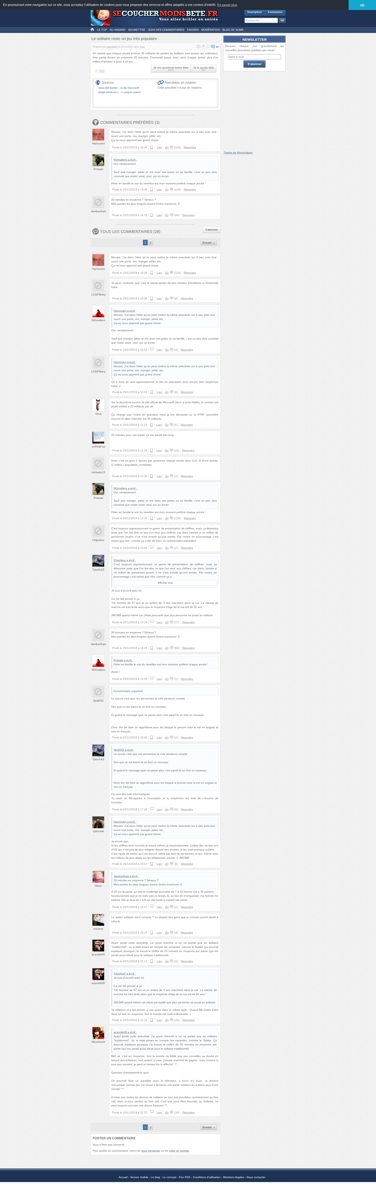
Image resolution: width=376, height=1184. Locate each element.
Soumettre (136, 29)
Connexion (275, 12)
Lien (159, 147)
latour (98, 885)
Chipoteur (98, 540)
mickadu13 (98, 472)
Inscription (255, 12)
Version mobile (139, 1177)
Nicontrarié (98, 1041)
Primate (98, 169)
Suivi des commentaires (166, 29)
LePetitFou (98, 446)
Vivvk (98, 413)
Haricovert (98, 143)
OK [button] (362, 5)
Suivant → (208, 242)
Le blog (155, 1177)
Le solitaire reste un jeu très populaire (124, 38)
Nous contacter (256, 1177)
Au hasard (117, 29)
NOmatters (120, 159)
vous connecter (150, 1150)
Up (167, 147)
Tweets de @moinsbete (238, 152)
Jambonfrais (98, 211)
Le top (102, 29)
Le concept (169, 1177)
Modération (210, 29)
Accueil (123, 1177)
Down (172, 147)
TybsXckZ (98, 569)
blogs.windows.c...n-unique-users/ (120, 92)
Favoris (193, 29)
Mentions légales (233, 1177)
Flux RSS (184, 1177)
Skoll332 (98, 700)
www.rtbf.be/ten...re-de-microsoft (119, 87)
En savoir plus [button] (227, 5)
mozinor (98, 928)
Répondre (190, 147)
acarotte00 (112, 46)
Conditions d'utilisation (207, 1177)
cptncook (98, 831)
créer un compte (179, 1150)
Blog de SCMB (232, 29)
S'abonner (211, 229)
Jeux (142, 46)
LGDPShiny (98, 294)
